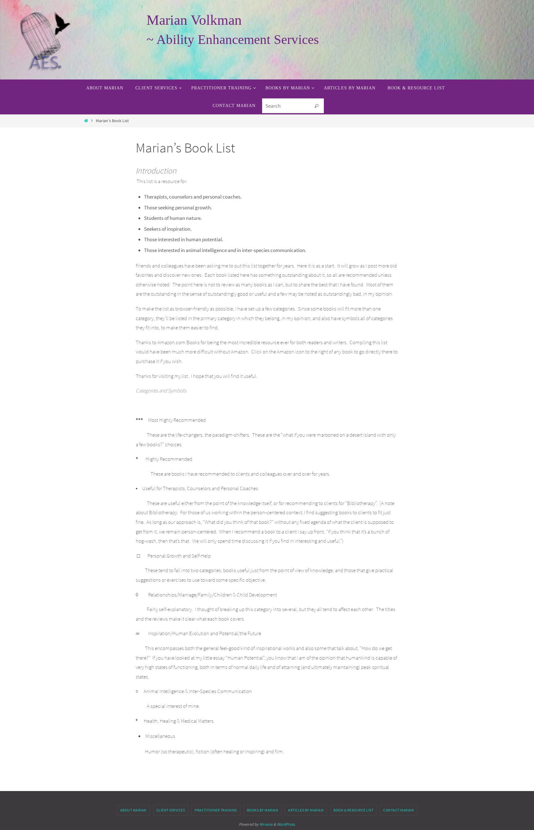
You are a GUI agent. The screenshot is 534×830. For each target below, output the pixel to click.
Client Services (170, 810)
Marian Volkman (194, 20)
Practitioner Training (216, 810)
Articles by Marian (306, 810)
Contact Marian (398, 810)
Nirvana (266, 824)
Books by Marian (262, 810)
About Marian (133, 810)
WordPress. (286, 824)
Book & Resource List (353, 810)
